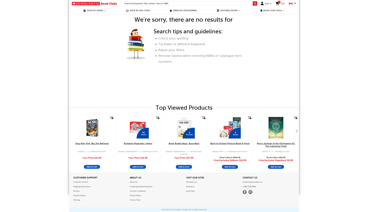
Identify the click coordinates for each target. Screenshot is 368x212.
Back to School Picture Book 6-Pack (230, 143)
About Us (133, 182)
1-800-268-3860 (249, 187)
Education (190, 187)
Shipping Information (81, 187)
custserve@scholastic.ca (252, 182)
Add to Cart (92, 167)
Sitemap (76, 200)
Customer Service (80, 182)
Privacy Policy (135, 195)
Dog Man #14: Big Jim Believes (92, 143)
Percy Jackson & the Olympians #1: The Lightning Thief (276, 144)
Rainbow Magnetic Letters (138, 143)
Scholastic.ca (191, 182)
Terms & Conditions (138, 191)
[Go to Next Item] (297, 131)
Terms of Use (135, 200)
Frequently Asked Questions (141, 187)
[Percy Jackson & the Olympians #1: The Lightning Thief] (276, 128)
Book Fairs (190, 191)
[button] (94, 10)
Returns (76, 191)
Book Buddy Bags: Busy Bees (184, 143)
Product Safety (79, 195)
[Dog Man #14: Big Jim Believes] (92, 128)
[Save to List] (111, 117)
